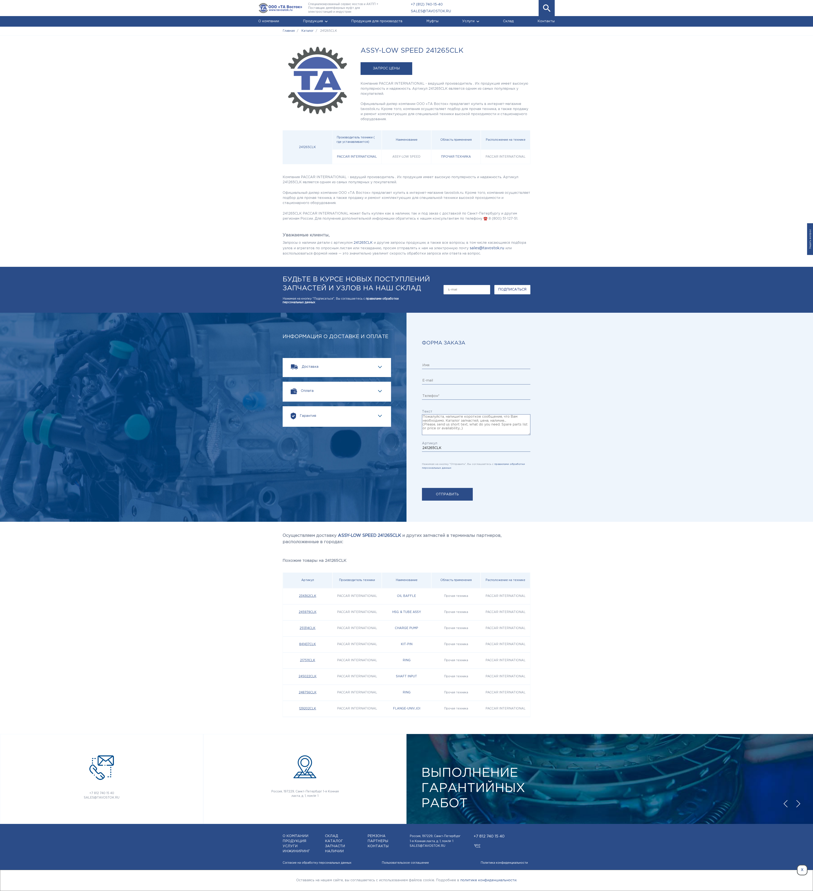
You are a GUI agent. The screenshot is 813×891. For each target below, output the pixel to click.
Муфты (432, 21)
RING (407, 660)
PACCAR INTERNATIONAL (357, 157)
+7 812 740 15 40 (101, 793)
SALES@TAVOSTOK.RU (431, 11)
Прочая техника (456, 157)
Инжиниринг (296, 851)
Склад (508, 21)
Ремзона (377, 836)
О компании (268, 21)
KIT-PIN (406, 644)
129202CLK (307, 708)
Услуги (468, 21)
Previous (785, 804)
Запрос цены (386, 68)
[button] (547, 8)
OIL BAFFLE (406, 596)
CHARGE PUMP (406, 628)
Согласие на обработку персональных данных (317, 863)
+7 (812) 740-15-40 (427, 4)
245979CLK (308, 612)
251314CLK (307, 628)
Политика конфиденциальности (504, 863)
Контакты (546, 21)
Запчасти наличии (335, 849)
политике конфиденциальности (488, 880)
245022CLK (308, 676)
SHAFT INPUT (406, 676)
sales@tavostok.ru (487, 248)
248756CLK (308, 692)
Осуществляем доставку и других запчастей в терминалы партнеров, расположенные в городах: (392, 539)
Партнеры (378, 841)
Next (798, 804)
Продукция (313, 21)
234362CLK (307, 596)
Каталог (334, 841)
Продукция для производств (376, 21)
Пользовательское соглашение (405, 863)
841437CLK (307, 644)
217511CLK (307, 660)
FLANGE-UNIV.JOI (406, 708)
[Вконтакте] (477, 844)
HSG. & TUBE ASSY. (406, 612)
